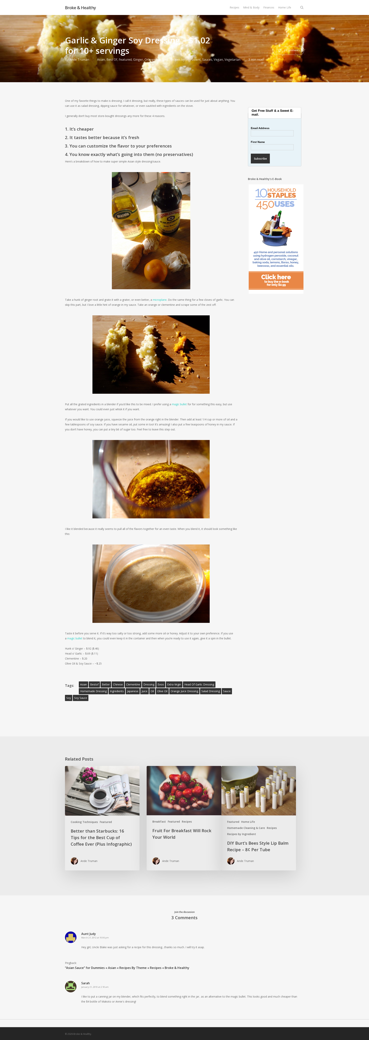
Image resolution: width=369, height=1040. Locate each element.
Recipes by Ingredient (185, 59)
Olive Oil (162, 691)
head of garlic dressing (199, 684)
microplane (160, 300)
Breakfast (159, 821)
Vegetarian (232, 59)
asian (83, 684)
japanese (132, 691)
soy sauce (80, 698)
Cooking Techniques (84, 822)
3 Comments (291, 50)
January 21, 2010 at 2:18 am (95, 986)
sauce (227, 691)
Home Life (248, 822)
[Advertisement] (276, 365)
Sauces (207, 59)
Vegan (218, 59)
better (106, 684)
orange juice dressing (184, 691)
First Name (258, 142)
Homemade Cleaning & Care (246, 828)
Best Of (111, 59)
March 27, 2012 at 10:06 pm (95, 937)
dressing (148, 684)
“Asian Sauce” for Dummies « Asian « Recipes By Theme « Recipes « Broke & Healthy (127, 968)
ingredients (117, 691)
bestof (94, 684)
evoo (161, 684)
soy (68, 698)
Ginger (138, 59)
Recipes (162, 59)
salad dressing (210, 691)
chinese (118, 684)
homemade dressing (93, 691)
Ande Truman (79, 59)
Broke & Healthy (80, 7)
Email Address (260, 128)
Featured (125, 59)
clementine (133, 684)
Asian (101, 59)
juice (144, 691)
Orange (150, 59)
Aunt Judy (88, 934)
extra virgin (174, 684)
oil (152, 691)
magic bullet (179, 404)
